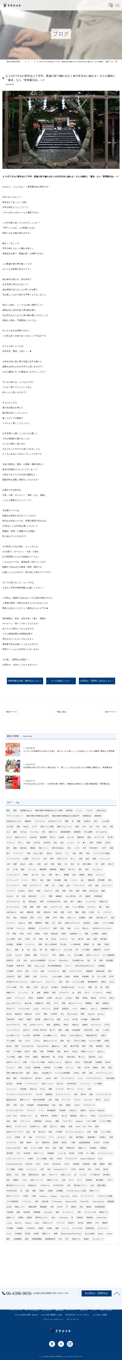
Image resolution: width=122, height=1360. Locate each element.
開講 (84, 891)
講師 (103, 891)
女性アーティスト (36, 1180)
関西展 (89, 1223)
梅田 (38, 891)
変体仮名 (90, 1217)
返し (89, 960)
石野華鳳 (50, 1051)
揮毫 (66, 821)
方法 (69, 848)
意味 (41, 901)
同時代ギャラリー (41, 1217)
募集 (31, 907)
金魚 (30, 1137)
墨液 (63, 1003)
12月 (84, 826)
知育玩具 (65, 1009)
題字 (51, 1158)
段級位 (68, 1105)
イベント (25, 880)
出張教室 (98, 1062)
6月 (8, 934)
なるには (10, 896)
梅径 (55, 928)
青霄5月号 (44, 1116)
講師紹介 (28, 821)
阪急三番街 (101, 1185)
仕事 (65, 901)
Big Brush (29, 1164)
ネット (79, 1180)
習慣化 (35, 1057)
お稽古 (96, 923)
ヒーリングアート (13, 885)
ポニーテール (96, 1025)
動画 (90, 917)
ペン (67, 853)
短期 (56, 1100)
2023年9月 (31, 1228)
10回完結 (23, 917)
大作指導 (62, 1110)
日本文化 (47, 842)
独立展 (64, 1142)
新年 (8, 848)
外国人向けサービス (14, 821)
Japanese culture (71, 1201)
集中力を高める (58, 848)
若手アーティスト (13, 1196)
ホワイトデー (107, 885)
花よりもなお (72, 1014)
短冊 (95, 1132)
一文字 (103, 848)
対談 (58, 1051)
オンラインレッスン (105, 1153)
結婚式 (87, 896)
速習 (8, 1078)
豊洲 (83, 912)
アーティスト (18, 853)
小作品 (97, 1169)
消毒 (41, 1051)
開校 (47, 923)
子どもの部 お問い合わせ (26, 1315)
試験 (55, 912)
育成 (90, 1073)
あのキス (26, 1030)
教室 (15, 810)
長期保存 (40, 998)
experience (43, 1196)
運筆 (81, 853)
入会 (91, 826)
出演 (63, 1180)
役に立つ (71, 869)
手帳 (28, 853)
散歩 (107, 907)
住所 (60, 1105)
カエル (66, 1019)
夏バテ (52, 1030)
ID (99, 912)
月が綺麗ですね (78, 960)
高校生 (20, 1169)
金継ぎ (62, 1126)
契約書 (19, 1083)
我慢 (90, 987)
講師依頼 (98, 816)
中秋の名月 (71, 1057)
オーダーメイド (20, 1126)
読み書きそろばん (68, 987)
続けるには (94, 891)
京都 (90, 1046)
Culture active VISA (13, 1148)
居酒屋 (81, 875)
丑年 (27, 971)
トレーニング (104, 859)
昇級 (69, 928)
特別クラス (76, 1239)
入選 (41, 1169)
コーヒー (80, 1089)
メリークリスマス (13, 859)
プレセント (11, 1067)
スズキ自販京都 (12, 1201)
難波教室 (43, 869)
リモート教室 (91, 1121)
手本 (43, 832)
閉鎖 (14, 934)
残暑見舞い (92, 1137)
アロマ (56, 1003)
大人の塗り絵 (71, 896)
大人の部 (10, 826)
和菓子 (29, 1019)
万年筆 (59, 1158)
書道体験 (111, 1201)
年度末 (85, 998)
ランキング (11, 842)
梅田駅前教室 (65, 832)
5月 (53, 923)
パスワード (107, 912)
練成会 (88, 1207)
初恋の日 (68, 1062)
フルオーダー (67, 1121)
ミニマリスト (30, 944)
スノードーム (23, 992)
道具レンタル (66, 1175)
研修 (35, 955)
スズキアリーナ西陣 (104, 1196)
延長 (32, 917)
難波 (22, 869)
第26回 (81, 1169)
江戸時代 (54, 1014)
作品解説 (20, 1228)
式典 (36, 1201)
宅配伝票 (91, 880)
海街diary (75, 1025)
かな (43, 875)
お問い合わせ (101, 810)
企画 (34, 976)
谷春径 (30, 1158)
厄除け (106, 944)
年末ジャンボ (62, 859)
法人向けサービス (54, 821)
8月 (28, 950)
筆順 (40, 939)
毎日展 (55, 1142)
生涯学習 (27, 1153)
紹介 (55, 842)
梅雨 (16, 950)
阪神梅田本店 (50, 1239)
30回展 (40, 1228)
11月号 (27, 1067)
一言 (96, 864)
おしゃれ (70, 837)
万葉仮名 (79, 1217)
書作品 (9, 1126)
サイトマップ (73, 1319)
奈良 (8, 1180)
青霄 (62, 912)
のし (69, 955)
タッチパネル (91, 901)
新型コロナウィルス (72, 923)
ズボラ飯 (10, 928)
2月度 (34, 1196)
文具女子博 (88, 1030)
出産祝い (55, 1116)
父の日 (53, 939)
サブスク (103, 998)
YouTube (23, 832)
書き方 (49, 853)
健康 (57, 1228)
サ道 (20, 1041)
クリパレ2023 (77, 1228)
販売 (89, 837)
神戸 (67, 982)
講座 (18, 1212)
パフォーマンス (79, 885)
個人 (62, 842)
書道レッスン (20, 1207)
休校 (21, 912)
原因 (60, 1030)
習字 (95, 821)
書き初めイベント (80, 1185)
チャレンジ (21, 928)
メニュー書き (106, 1132)
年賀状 (99, 842)
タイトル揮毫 (41, 1158)
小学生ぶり (73, 1110)
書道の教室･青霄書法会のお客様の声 (65, 816)
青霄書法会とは (26, 810)
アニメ (9, 1233)
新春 (34, 1191)
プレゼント (64, 939)
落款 (110, 1164)
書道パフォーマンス (64, 826)
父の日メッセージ (36, 1025)
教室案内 (77, 832)
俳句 (70, 891)
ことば (9, 1223)
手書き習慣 (88, 1062)
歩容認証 (10, 944)
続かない (101, 1051)
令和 (8, 864)
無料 (15, 1078)
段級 (91, 1094)
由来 (88, 939)
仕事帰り (103, 1137)
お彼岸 (49, 998)
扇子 (70, 1137)
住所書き (103, 1148)
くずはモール (45, 1185)
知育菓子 (106, 1003)
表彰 (50, 1132)
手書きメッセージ (87, 1051)
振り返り (39, 1078)
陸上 (69, 1041)
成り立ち (60, 1083)
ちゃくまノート (98, 1239)
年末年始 (47, 1067)
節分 (87, 869)
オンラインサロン (13, 907)
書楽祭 (104, 1223)
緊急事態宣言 (93, 982)
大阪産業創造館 (84, 1142)
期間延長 (38, 923)
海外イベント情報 (47, 826)
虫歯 (38, 992)
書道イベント (25, 1100)
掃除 (40, 944)
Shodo (75, 1196)
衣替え (30, 998)
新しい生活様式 (51, 944)
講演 (96, 1126)
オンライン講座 (36, 1148)
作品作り (71, 1223)
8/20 (67, 1239)
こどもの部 (105, 821)
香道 (48, 1003)
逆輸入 (79, 901)
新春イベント (94, 1191)
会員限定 (82, 917)
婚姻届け (59, 896)
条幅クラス (11, 992)
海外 (96, 885)
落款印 (73, 1207)
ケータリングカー (76, 971)
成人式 (22, 864)
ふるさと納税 (57, 976)
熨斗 (47, 1148)
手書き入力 (103, 901)
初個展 (29, 1217)
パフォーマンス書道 (37, 1062)
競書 (47, 917)
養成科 (86, 1239)
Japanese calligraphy (97, 1110)
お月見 (60, 1057)
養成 (59, 864)
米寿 (109, 971)
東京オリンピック (50, 1041)
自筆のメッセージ (13, 1062)
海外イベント (44, 848)
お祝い (31, 864)
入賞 (48, 1169)
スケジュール (40, 821)
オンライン (44, 955)
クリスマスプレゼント (94, 1078)
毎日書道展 (51, 1110)
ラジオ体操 (11, 1057)
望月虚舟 (10, 1153)
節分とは (33, 1089)
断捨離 (19, 944)
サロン (39, 917)
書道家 (32, 848)
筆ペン (20, 842)
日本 (45, 859)
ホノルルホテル (101, 832)
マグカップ (31, 1110)
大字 (37, 1142)
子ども (42, 1089)
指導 (61, 1148)
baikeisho (48, 1121)
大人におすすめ (27, 1046)
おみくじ (94, 1009)
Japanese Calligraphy (87, 1158)
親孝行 (29, 1142)
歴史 (52, 859)
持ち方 (110, 864)
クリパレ (65, 1228)
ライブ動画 (58, 1067)
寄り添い (63, 944)
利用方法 (10, 960)
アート (51, 1137)
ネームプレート (68, 1212)
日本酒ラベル (35, 1126)
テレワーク (11, 923)
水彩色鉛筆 (98, 896)
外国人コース (48, 1223)
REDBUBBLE (72, 1083)
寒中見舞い (100, 1180)
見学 (8, 1121)
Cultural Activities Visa (14, 1164)
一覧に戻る (61, 712)
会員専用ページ (75, 934)
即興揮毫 (37, 1212)
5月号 (55, 917)
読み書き (54, 987)
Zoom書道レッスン (50, 1035)
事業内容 (69, 810)
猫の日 (83, 1094)
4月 (80, 896)
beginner (28, 1223)
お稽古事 (76, 1164)
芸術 (23, 1175)
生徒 (67, 907)
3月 (53, 885)
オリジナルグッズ (105, 1116)
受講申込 (57, 1025)
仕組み (67, 976)
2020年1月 (10, 976)
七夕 (73, 939)
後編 (20, 1057)
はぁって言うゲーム (14, 1003)
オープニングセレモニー (75, 1132)
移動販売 (89, 971)
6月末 (21, 934)
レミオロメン (98, 992)
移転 (26, 1239)
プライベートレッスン (104, 1073)
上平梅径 (95, 934)
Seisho (37, 1223)
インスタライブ (44, 928)
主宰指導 (10, 1212)
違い (82, 880)
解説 (28, 987)
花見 (23, 896)
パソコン (74, 880)
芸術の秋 (92, 1057)
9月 (77, 950)
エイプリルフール (13, 901)
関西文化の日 (34, 1175)
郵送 (62, 917)
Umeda (66, 1164)
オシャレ (81, 987)
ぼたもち (58, 998)
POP (8, 1051)
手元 (21, 987)
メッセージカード (13, 875)
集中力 (66, 1051)
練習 (28, 842)
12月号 (73, 1169)
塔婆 (70, 1126)
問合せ (66, 1025)
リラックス (60, 1223)
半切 (81, 1207)
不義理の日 (39, 1003)
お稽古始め (38, 1121)
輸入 (53, 1217)
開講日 (62, 869)
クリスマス (36, 859)
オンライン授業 (78, 982)
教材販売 (31, 928)
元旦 (68, 1185)
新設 (19, 976)
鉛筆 (103, 864)
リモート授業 (11, 987)
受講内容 (30, 912)
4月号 (70, 912)
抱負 (15, 848)
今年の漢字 (93, 848)
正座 (112, 917)
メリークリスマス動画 (101, 853)
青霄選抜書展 (37, 1239)
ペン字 (76, 848)
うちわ (24, 1180)
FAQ (97, 826)
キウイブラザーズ (13, 1025)
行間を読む (32, 901)
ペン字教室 (98, 1083)
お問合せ (87, 821)
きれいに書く (38, 853)
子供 (104, 826)
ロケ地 (15, 869)
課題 (30, 923)
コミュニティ (11, 1089)
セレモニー (61, 1137)
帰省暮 (76, 976)
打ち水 (106, 950)
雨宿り (103, 1035)
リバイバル (59, 1089)
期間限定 (89, 1003)
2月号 (36, 987)
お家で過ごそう (101, 917)
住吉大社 (33, 837)
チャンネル (34, 832)
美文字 (27, 1051)
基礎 (55, 1233)
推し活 (64, 1116)
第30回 (27, 1233)
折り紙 (74, 1019)
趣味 (15, 832)
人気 (24, 1025)
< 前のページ (11, 712)
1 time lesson (63, 1217)
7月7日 (107, 1025)
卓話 (28, 1132)
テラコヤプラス (71, 1158)
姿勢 (91, 842)
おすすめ (37, 842)
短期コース (11, 1217)
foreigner (53, 1196)
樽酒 (45, 1126)
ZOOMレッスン (26, 1116)
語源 (53, 992)
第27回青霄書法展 (54, 966)
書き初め (23, 848)
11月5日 (97, 1142)
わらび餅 (26, 1035)
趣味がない (56, 1046)
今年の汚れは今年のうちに (84, 966)
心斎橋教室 (17, 1239)
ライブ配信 (86, 950)
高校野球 (99, 1046)
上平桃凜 (58, 1132)
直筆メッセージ (47, 1083)
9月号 (27, 1057)
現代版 (37, 1019)
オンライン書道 (95, 1041)
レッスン (71, 842)
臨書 (50, 1089)
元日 (92, 1185)
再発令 (103, 982)
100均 (27, 939)
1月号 (111, 976)
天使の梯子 (11, 1019)
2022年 (87, 1067)
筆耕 (46, 885)
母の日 (9, 1014)
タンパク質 (101, 976)
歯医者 (46, 992)
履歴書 (66, 875)
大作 (22, 1105)
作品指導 (30, 1105)
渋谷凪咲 (23, 1089)
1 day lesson (48, 1212)
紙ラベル (53, 1126)
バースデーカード (31, 1083)
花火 (34, 950)
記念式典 (45, 1201)
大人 (8, 832)
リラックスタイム (67, 1078)
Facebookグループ (60, 1169)
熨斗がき (42, 1132)
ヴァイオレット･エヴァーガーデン (19, 1094)
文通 (24, 907)
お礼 (68, 885)
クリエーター (103, 1228)
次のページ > (111, 712)
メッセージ (11, 891)
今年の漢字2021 (26, 1078)
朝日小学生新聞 (39, 1100)
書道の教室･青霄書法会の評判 (37, 816)
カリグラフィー (36, 885)
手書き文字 (70, 1148)
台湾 (84, 848)
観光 (43, 1175)
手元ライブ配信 (80, 1041)
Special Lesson (102, 1217)
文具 (97, 1030)
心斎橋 (25, 859)
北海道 (106, 1041)
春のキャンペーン (75, 1003)
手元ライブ (11, 1009)
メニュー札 (61, 1153)
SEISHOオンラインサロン (102, 928)
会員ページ (71, 917)
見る (25, 960)
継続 (58, 1019)
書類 (50, 896)
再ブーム (70, 1089)
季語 (107, 987)
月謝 (74, 853)
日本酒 (17, 1137)
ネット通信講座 (108, 955)
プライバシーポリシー (15, 816)
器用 (94, 859)
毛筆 (15, 1105)
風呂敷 (86, 944)
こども (80, 1078)
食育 (97, 1003)
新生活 (93, 998)
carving (109, 1233)
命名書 (61, 837)
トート (41, 1110)
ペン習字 (106, 1030)
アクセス (89, 810)
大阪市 (41, 1191)
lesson (100, 1158)
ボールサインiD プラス (15, 1110)
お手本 (107, 842)
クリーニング (20, 998)
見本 (107, 1046)
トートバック (85, 1083)
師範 (48, 880)
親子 (8, 853)
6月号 (29, 934)
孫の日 (107, 1062)
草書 (45, 1014)
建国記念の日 (11, 1100)
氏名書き (93, 1148)
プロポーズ (48, 891)
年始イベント (39, 1153)
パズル (74, 1009)
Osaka (38, 1164)
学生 (89, 1169)
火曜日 (27, 976)
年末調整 (85, 976)
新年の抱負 (87, 864)
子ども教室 (88, 832)
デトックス (66, 1100)
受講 (18, 826)
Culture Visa (84, 1201)
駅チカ (52, 837)
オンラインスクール (103, 1094)
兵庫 (109, 880)
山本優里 (59, 1191)
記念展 (36, 1233)
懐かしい (83, 1116)
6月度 (45, 934)
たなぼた (69, 998)
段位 (41, 880)
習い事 (110, 837)
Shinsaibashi (56, 1164)
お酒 (38, 864)
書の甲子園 (75, 1046)
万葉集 (20, 1217)
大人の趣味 (79, 955)
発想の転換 (100, 971)
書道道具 (73, 1116)
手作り (34, 880)
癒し (101, 907)
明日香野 (36, 1035)
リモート (68, 966)
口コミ (71, 1180)
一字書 (72, 1142)
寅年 (103, 1067)
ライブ (34, 826)
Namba (46, 1164)
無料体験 (37, 1067)
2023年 (59, 1207)
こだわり (37, 1041)
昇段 (62, 928)
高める (74, 1051)
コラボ (34, 971)
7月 (34, 939)
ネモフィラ (46, 1009)
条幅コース (82, 1148)
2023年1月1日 (58, 1185)
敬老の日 (28, 1014)
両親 (21, 1142)
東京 (84, 1046)
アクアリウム (40, 1137)
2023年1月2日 (12, 1191)
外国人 (35, 1073)
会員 (45, 907)
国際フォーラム (52, 1180)
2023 (97, 1223)
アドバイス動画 (108, 923)
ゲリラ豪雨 (11, 1041)
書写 (8, 1239)
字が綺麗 (57, 880)
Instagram (79, 1121)
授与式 (105, 1169)
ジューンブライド (13, 1030)
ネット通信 (90, 1153)
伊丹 (60, 982)
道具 (111, 1137)
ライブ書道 (11, 1169)
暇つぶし (82, 1057)
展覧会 (90, 875)
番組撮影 (43, 1207)
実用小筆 (47, 912)
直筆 (79, 992)
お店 (45, 864)
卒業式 (108, 992)
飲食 (52, 864)
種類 (64, 971)
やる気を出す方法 (53, 901)
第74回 (80, 1223)
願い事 (80, 939)
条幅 (78, 821)
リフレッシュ (25, 1121)
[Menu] (117, 5)
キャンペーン (50, 982)
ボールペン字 (99, 837)
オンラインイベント (63, 1094)
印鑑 (94, 1164)
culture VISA (12, 1116)
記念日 (9, 998)
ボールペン (100, 875)
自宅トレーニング (92, 955)
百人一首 (35, 875)
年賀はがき (32, 1185)
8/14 (60, 1239)
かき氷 (9, 955)
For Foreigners (57, 1201)
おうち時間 (11, 939)
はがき (77, 1062)
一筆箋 (60, 885)
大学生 (25, 1196)
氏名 (53, 1105)
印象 (65, 880)
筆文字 (98, 1100)
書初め (95, 1067)
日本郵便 (101, 966)
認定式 (9, 1175)
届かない (86, 928)
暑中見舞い (80, 1137)
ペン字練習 (17, 1051)
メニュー (79, 810)
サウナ (27, 1041)
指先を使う (33, 896)
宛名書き (89, 1180)
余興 (24, 1062)
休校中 (63, 934)
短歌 (77, 891)
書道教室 (43, 837)
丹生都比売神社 (43, 1105)
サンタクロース (53, 971)
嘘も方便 (28, 1003)
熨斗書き (106, 1175)
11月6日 (106, 1142)
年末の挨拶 (110, 1078)
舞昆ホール (104, 1212)
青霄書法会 (87, 816)
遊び (20, 939)
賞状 (57, 1212)
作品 (75, 1094)
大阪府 (50, 1191)
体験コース (46, 1233)
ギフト (110, 1180)
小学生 (92, 1116)
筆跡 (95, 939)
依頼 (42, 971)
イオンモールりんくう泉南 (76, 1191)
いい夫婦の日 (95, 1175)
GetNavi (77, 1105)
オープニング (32, 1169)
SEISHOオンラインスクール (17, 982)
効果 (24, 885)
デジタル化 (68, 950)
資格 (15, 1121)
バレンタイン (97, 869)
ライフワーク (11, 1142)
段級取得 (49, 1094)
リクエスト (44, 976)
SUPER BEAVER (39, 1030)
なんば (35, 1009)
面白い (112, 998)
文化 (72, 864)
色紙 (25, 1148)
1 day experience (98, 1201)
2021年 (19, 971)
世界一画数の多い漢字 (15, 1073)
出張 (90, 885)
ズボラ (37, 1014)
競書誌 (15, 1180)
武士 (62, 1014)
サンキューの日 (90, 1212)
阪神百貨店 (90, 1228)
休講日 (37, 934)
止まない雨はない (76, 1035)
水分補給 (84, 1019)
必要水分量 (95, 1019)
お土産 (9, 1207)
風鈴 (99, 944)
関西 (82, 1014)
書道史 (102, 1164)
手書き (25, 875)
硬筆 (8, 1105)
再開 (86, 934)
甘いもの (52, 960)
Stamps (100, 1233)
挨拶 (15, 864)
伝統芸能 (86, 1164)
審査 (77, 912)
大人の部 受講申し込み (51, 1315)
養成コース (53, 832)
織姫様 (85, 1025)
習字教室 (101, 880)
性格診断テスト (106, 1009)
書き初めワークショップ (16, 1185)
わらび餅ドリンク (13, 1035)
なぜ (100, 1057)
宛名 (110, 1067)
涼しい (9, 950)
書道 (8, 810)
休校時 (104, 934)
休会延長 (86, 923)
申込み (26, 826)
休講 (77, 826)
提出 (15, 917)
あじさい (101, 1014)
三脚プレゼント (36, 982)
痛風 (57, 1121)
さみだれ (91, 1014)
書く (84, 842)
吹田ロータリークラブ (15, 1132)
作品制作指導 (100, 1207)
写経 (87, 853)
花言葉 (56, 1009)
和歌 (64, 891)
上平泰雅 (10, 971)
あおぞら (18, 1223)
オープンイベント (87, 1196)
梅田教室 (53, 869)
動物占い (84, 1009)
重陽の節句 (45, 1057)
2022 (18, 1153)
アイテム (77, 1100)
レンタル (83, 1175)
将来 (80, 869)
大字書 (80, 1153)
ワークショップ (12, 880)
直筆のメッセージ (54, 1062)
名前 (79, 1067)
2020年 (91, 912)
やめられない (64, 960)
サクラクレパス (89, 1105)
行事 (52, 1207)
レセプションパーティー (16, 1158)
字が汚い (58, 853)
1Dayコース (53, 1175)
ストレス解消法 (78, 907)
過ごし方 (44, 987)
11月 (18, 960)
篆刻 (35, 1051)
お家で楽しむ (11, 912)
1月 (66, 864)
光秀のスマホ (49, 1019)
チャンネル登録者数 (62, 1073)
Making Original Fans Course (71, 1233)
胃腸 (67, 1030)
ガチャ (87, 992)
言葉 (57, 891)
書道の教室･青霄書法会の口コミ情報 (48, 810)
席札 (79, 1212)
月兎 (27, 1191)
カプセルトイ (64, 992)
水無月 (20, 1019)
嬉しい (57, 875)
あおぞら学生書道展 (37, 960)
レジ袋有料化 (75, 944)
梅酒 (48, 1025)
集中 (55, 1078)
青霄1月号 (20, 966)
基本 (84, 1073)
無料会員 (54, 934)
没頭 (54, 1148)
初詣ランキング (20, 837)
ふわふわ (18, 955)
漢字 (72, 901)
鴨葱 (77, 998)
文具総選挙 (76, 1030)
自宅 (65, 1046)
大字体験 (10, 1228)
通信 (38, 907)
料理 (20, 1067)
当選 (80, 859)
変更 (38, 912)
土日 (16, 1175)
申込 (8, 917)
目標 (111, 848)
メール (76, 928)
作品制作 (27, 1212)
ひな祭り (21, 891)
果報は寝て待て (92, 1035)
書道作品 (80, 837)
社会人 (30, 891)
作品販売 (18, 1233)
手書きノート (55, 950)
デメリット (70, 1067)
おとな (106, 1100)
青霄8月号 (46, 1142)
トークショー (26, 1201)
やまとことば (39, 966)
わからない (91, 907)
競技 (62, 1041)
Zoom (112, 982)
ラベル (9, 1137)
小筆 (89, 1089)
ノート (42, 896)
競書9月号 (97, 950)
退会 (60, 923)
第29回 (71, 1153)
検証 (28, 1073)
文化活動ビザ (47, 1073)
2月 (8, 869)
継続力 (83, 1110)
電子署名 (103, 939)
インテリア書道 (105, 1121)
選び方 (63, 1035)
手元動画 (10, 966)
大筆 (50, 1100)
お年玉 (48, 1078)
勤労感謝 (109, 960)
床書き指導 (32, 1207)
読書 (29, 966)
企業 (88, 1132)
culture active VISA (84, 1126)
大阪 (111, 826)
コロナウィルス (56, 907)
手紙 (50, 875)
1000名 (76, 1073)
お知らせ (21, 923)
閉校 (101, 960)
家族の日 (18, 1014)
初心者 (9, 1046)
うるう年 (39, 1094)
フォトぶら (32, 869)
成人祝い (10, 1083)
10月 (54, 955)
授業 (16, 1046)
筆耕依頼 (50, 1153)
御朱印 (27, 955)
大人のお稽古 (89, 1233)
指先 (87, 859)
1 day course (64, 1196)
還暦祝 (61, 955)
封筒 (74, 875)
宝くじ (73, 859)
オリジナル (88, 1100)
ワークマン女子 (24, 1009)
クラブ (9, 837)
